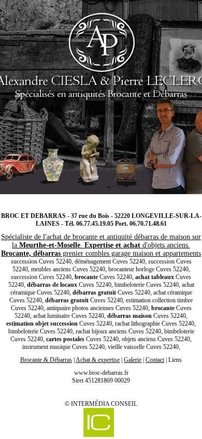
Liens (175, 359)
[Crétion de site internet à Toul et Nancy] (98, 423)
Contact (155, 359)
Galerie (132, 359)
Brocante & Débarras (46, 359)
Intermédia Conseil (104, 403)
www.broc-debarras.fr (101, 372)
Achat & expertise (98, 359)
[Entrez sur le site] (101, 101)
